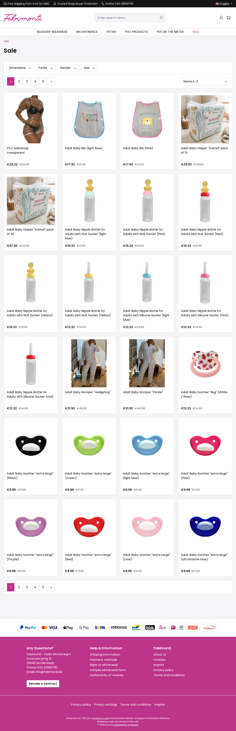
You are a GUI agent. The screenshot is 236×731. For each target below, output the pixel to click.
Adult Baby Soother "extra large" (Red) (88, 557)
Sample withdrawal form (108, 670)
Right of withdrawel (104, 665)
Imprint (158, 665)
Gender (66, 68)
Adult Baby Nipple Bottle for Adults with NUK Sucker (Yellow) (30, 313)
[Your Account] (221, 17)
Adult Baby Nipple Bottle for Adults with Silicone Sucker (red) (30, 394)
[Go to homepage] (23, 18)
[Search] (161, 17)
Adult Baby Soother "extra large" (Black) (30, 475)
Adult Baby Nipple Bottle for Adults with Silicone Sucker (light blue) (146, 315)
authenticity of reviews (125, 724)
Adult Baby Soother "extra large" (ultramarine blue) (204, 557)
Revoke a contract (43, 684)
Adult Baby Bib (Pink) (138, 148)
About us (159, 654)
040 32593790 (47, 667)
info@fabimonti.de (49, 672)
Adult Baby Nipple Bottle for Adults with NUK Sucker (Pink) (144, 231)
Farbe (43, 68)
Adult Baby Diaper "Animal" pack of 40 (30, 231)
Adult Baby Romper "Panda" (143, 392)
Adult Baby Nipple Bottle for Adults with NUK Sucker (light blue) (85, 233)
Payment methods (103, 660)
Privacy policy (163, 670)
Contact (159, 660)
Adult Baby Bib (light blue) (84, 148)
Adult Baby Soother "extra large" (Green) (88, 475)
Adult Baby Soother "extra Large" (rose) (146, 557)
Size (87, 68)
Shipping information (105, 654)
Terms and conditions (169, 675)
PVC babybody (18, 150)
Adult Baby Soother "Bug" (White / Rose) (204, 394)
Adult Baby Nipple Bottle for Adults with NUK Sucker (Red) (202, 231)
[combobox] (126, 17)
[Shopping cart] (228, 17)
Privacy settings (105, 704)
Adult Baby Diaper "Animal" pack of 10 (204, 150)
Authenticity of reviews (106, 675)
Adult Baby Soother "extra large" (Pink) (204, 475)
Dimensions (17, 68)
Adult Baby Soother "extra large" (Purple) (30, 557)
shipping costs (100, 718)
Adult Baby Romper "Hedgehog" (88, 392)
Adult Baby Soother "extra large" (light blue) (146, 475)
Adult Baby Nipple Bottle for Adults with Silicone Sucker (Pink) (205, 313)
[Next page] (51, 81)
